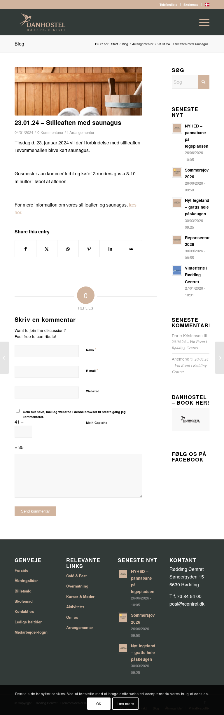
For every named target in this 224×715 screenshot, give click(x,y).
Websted (92, 391)
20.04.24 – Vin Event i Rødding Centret (190, 365)
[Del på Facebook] (25, 248)
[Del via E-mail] (131, 248)
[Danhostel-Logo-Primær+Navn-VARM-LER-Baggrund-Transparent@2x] (112, 22)
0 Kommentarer (50, 132)
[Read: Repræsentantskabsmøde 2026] (177, 240)
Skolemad (191, 4)
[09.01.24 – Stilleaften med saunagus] (4, 358)
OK (99, 703)
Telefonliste (168, 4)
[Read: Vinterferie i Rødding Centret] (177, 270)
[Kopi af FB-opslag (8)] (78, 91)
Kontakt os (24, 611)
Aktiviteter (75, 606)
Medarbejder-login (31, 632)
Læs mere (125, 703)
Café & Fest (76, 575)
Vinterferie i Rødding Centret (196, 274)
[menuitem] (169, 4)
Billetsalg (23, 591)
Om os (72, 617)
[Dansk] (207, 5)
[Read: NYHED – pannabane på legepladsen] (177, 128)
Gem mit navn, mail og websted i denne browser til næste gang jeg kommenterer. (74, 414)
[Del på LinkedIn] (110, 248)
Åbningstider (26, 580)
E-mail (92, 370)
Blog (19, 43)
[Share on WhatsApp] (67, 248)
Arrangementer (81, 132)
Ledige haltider (28, 622)
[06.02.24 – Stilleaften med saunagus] (219, 358)
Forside (21, 570)
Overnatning (77, 586)
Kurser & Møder (80, 596)
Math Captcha (96, 422)
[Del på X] (46, 248)
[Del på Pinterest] (89, 248)
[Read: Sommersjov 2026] (177, 172)
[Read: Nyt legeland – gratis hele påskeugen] (177, 202)
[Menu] (201, 22)
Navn (91, 349)
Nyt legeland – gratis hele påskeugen (197, 206)
